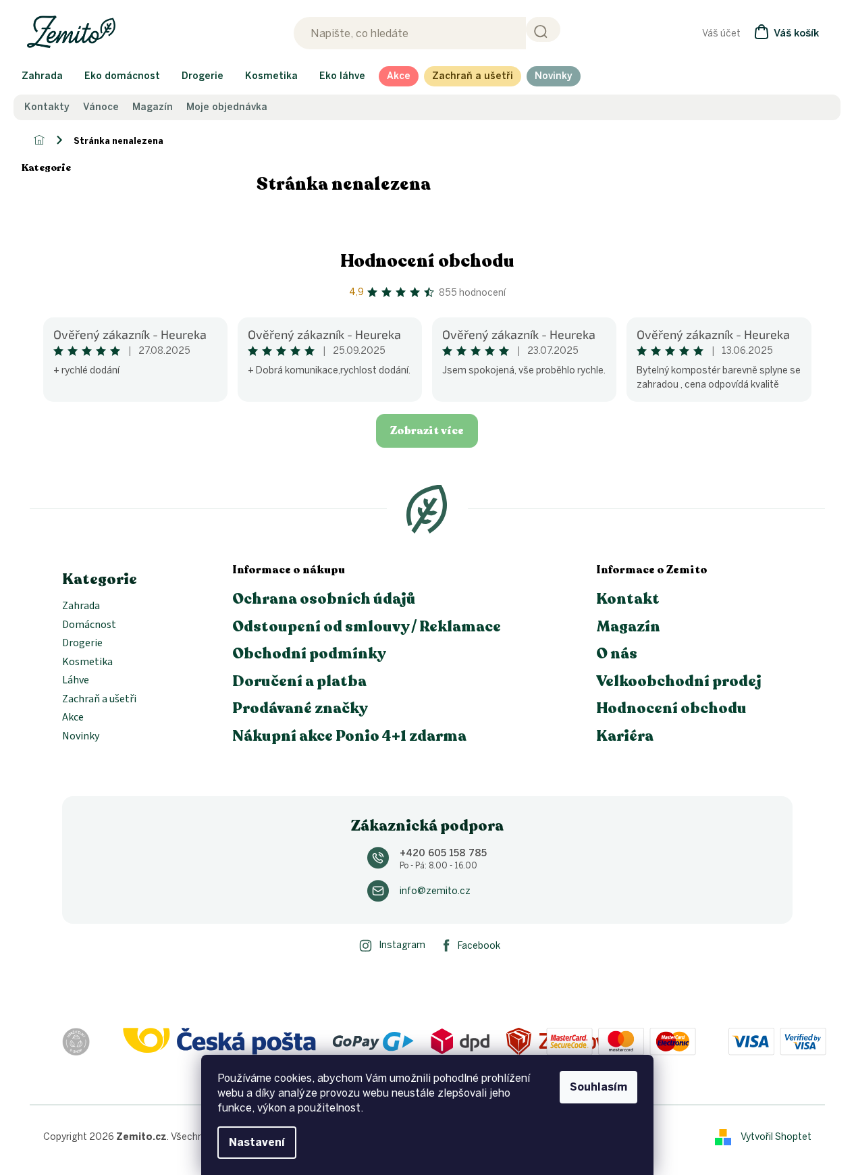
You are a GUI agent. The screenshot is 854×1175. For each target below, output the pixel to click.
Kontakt (628, 599)
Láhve (75, 681)
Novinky (80, 737)
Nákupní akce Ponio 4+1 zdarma (349, 736)
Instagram (402, 945)
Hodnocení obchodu (427, 261)
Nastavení (257, 1142)
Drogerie (82, 643)
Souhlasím (598, 1086)
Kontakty (47, 107)
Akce (73, 718)
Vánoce (101, 107)
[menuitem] (42, 76)
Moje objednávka (226, 107)
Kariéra (624, 736)
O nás (616, 654)
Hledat (543, 29)
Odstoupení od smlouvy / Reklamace (366, 627)
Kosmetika (87, 662)
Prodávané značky (300, 708)
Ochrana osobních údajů (324, 599)
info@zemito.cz (435, 891)
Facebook (479, 945)
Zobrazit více (427, 430)
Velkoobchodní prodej (679, 681)
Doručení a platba (299, 681)
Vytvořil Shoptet (776, 1136)
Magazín (152, 107)
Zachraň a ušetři (99, 700)
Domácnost (89, 625)
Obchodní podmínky (309, 654)
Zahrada (81, 606)
